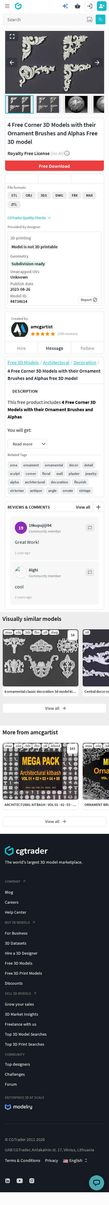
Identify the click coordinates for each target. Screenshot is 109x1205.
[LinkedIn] (8, 1181)
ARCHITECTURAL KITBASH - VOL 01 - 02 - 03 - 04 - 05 (43, 804)
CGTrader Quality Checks (27, 217)
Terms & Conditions (22, 1160)
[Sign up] (102, 6)
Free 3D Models (18, 963)
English (72, 1161)
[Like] (21, 179)
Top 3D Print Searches (24, 1044)
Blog (9, 892)
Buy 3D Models (17, 922)
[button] (89, 19)
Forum (11, 1084)
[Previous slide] (11, 62)
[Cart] (77, 6)
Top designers (17, 1064)
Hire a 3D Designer (21, 953)
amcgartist (42, 326)
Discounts (14, 983)
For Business (16, 933)
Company (12, 881)
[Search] (100, 19)
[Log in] (89, 6)
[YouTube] (20, 1181)
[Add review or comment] (98, 507)
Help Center (15, 912)
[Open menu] (7, 6)
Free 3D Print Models (23, 973)
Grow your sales (19, 1004)
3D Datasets (15, 943)
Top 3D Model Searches (26, 1034)
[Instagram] (32, 1180)
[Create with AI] (65, 6)
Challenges (15, 1074)
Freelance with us (20, 1024)
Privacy (51, 1160)
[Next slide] (97, 62)
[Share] (87, 179)
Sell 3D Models (18, 993)
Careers (11, 902)
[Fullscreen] (12, 36)
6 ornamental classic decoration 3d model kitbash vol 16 (48, 691)
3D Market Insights (21, 1014)
